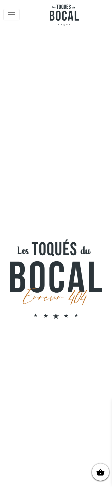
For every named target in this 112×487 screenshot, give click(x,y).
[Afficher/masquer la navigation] (11, 14)
